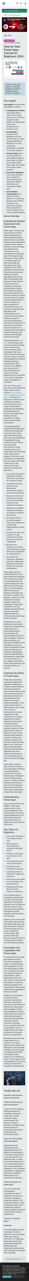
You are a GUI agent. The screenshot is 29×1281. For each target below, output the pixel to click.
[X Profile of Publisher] (12, 67)
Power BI (13, 393)
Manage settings (18, 1276)
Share (9, 35)
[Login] (25, 3)
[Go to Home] (3, 3)
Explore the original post (13, 1259)
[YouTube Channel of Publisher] (6, 67)
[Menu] (21, 3)
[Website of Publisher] (18, 67)
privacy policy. (21, 1274)
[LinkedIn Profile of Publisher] (9, 67)
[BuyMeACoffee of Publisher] (15, 67)
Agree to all (7, 1276)
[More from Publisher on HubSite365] (21, 67)
